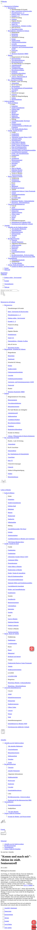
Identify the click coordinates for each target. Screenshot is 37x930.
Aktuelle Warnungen (17, 242)
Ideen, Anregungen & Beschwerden (21, 11)
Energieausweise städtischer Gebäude (22, 224)
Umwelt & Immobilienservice (16, 204)
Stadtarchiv (14, 116)
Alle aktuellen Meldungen (18, 229)
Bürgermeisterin (16, 58)
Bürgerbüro (14, 34)
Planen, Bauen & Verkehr (15, 176)
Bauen (13, 184)
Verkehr (13, 193)
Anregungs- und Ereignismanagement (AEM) (21, 382)
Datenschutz (7, 911)
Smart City (14, 24)
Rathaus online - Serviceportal (20, 14)
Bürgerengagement (16, 160)
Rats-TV (13, 91)
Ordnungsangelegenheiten (18, 42)
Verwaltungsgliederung (18, 60)
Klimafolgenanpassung (18, 209)
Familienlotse (15, 135)
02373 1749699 (28, 885)
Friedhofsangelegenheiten (18, 45)
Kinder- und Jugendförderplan (20, 153)
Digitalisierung (15, 22)
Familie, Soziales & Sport (15, 130)
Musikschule (15, 114)
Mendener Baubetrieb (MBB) (19, 53)
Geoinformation (15, 181)
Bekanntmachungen (17, 62)
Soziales (13, 165)
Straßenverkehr (15, 40)
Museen (13, 112)
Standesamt (14, 35)
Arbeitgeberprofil (16, 65)
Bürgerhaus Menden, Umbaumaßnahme (22, 201)
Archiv (13, 237)
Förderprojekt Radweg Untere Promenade (23, 191)
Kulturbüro (14, 106)
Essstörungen (15, 155)
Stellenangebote (15, 67)
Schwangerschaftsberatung (19, 148)
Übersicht (14, 240)
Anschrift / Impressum (10, 908)
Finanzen (14, 19)
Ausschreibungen (16, 230)
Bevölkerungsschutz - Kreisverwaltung (22, 255)
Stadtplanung (15, 179)
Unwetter (14, 250)
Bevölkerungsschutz (13, 238)
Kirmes (13, 39)
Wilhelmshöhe (15, 117)
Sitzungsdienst (15, 86)
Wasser (13, 217)
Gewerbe (14, 44)
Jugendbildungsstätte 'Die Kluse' (20, 121)
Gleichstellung (15, 161)
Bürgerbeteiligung (16, 99)
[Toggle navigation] (1, 3)
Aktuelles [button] (7, 225)
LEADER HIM (15, 197)
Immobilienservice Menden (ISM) (21, 222)
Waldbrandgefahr (16, 245)
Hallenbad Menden (16, 170)
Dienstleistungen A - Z (17, 13)
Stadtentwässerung (16, 212)
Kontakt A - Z (15, 16)
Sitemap (6, 918)
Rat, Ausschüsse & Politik (15, 80)
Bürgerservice (12, 8)
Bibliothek (14, 111)
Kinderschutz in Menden (18, 143)
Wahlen (13, 98)
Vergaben (14, 235)
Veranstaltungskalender (18, 260)
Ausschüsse (14, 89)
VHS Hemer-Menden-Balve (19, 129)
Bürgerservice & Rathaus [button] (11, 6)
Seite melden (8, 927)
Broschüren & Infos (17, 29)
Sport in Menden (16, 168)
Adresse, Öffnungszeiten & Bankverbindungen (19, 77)
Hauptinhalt (4, 273)
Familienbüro (15, 134)
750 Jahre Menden (16, 263)
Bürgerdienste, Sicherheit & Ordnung (18, 31)
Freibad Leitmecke (16, 171)
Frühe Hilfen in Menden (18, 142)
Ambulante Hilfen (16, 139)
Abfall (13, 207)
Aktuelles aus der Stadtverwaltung (17, 227)
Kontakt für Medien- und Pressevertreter (22, 266)
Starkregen (14, 248)
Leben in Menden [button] (9, 101)
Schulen (13, 122)
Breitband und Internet (17, 188)
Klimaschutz (15, 211)
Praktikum (14, 71)
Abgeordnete (15, 83)
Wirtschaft (7, 269)
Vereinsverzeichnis (16, 175)
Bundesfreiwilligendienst (18, 73)
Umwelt (13, 215)
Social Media (8, 924)
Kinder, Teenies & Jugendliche (20, 145)
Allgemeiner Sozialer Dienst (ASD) (21, 137)
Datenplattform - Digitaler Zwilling (21, 26)
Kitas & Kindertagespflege (19, 147)
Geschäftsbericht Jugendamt (19, 152)
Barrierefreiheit (8, 914)
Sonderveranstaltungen (17, 107)
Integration (14, 163)
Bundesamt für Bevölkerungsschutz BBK (23, 256)
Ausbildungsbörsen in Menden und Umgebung (21, 539)
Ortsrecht (14, 94)
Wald (12, 219)
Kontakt (6, 281)
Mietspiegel (14, 186)
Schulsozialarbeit (16, 124)
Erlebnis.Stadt (15, 109)
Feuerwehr (14, 50)
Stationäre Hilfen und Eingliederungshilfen (23, 150)
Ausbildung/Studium (17, 68)
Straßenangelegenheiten (18, 194)
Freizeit (6, 268)
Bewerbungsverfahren (17, 70)
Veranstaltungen (12, 258)
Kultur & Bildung (13, 103)
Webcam (6, 287)
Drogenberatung (16, 140)
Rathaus (10, 55)
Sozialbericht (15, 158)
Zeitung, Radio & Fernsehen (16, 265)
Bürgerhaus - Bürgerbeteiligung (20, 202)
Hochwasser (14, 247)
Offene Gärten (15, 214)
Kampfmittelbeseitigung (18, 251)
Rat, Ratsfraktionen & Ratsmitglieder (21, 88)
